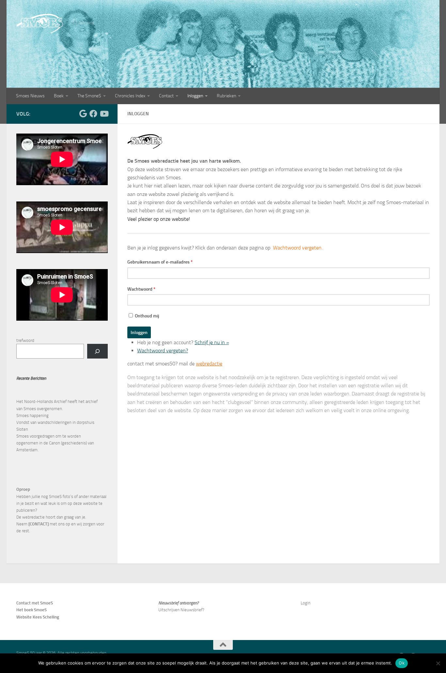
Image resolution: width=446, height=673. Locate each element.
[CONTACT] (38, 523)
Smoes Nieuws (30, 96)
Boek (59, 96)
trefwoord (25, 340)
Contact (166, 96)
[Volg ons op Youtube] (104, 114)
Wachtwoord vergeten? (162, 350)
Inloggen (195, 96)
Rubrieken (226, 96)
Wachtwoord (141, 289)
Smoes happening (32, 415)
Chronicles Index (130, 96)
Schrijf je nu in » (212, 342)
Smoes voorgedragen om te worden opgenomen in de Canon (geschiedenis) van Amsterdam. (55, 443)
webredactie (209, 364)
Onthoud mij (147, 315)
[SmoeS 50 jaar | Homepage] (40, 23)
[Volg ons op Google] (83, 114)
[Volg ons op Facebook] (93, 114)
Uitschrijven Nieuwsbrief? (181, 609)
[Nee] (438, 663)
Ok (402, 662)
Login (306, 603)
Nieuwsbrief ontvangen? (178, 603)
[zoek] (97, 351)
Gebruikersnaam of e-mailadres (160, 261)
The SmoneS (89, 96)
